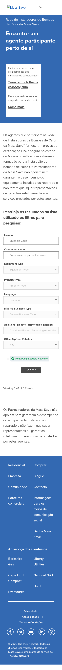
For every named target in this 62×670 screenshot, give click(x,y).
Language (10, 294)
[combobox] (31, 345)
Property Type (12, 279)
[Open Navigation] (51, 7)
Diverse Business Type (17, 308)
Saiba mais (16, 107)
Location (9, 235)
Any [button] (12, 345)
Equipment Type (13, 263)
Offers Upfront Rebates (18, 339)
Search (31, 370)
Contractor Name (14, 249)
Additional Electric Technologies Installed (28, 324)
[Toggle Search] (40, 7)
